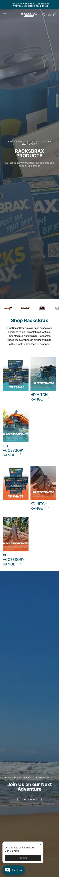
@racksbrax (29, 799)
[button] (5, 15)
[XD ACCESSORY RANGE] (16, 541)
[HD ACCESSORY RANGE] (16, 432)
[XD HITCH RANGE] (43, 488)
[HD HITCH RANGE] (43, 379)
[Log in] (49, 15)
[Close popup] (40, 844)
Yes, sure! (23, 857)
